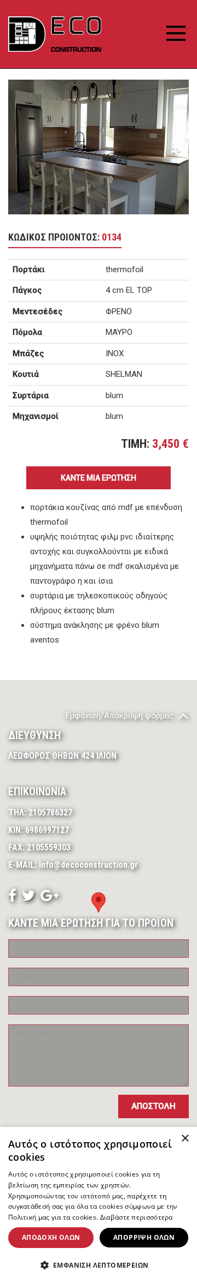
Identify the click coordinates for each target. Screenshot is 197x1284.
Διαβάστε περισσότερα (136, 1217)
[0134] (98, 147)
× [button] (185, 1139)
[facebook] (12, 898)
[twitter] (28, 898)
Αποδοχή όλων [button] (51, 1237)
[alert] (98, 1205)
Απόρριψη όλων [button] (144, 1237)
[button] (98, 1265)
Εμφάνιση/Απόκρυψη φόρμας (121, 716)
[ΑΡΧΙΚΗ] (54, 34)
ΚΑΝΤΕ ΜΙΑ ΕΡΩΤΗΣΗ (98, 477)
